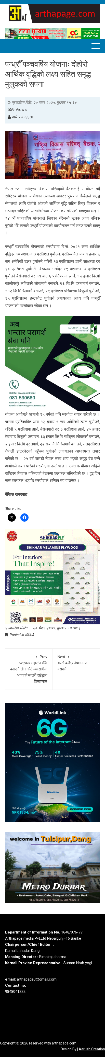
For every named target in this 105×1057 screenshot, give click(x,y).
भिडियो (29, 635)
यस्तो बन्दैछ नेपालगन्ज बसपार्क (72, 663)
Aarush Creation (92, 1049)
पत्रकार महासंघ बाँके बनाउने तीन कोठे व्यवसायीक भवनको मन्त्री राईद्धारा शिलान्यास (28, 669)
